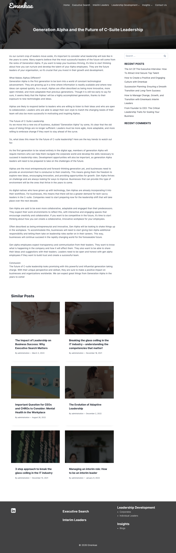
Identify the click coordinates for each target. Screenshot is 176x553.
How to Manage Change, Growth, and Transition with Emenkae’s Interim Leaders (144, 99)
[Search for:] (146, 56)
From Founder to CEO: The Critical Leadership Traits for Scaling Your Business (142, 112)
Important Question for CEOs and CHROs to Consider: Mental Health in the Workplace (35, 408)
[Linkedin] (13, 510)
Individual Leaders (129, 515)
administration (24, 353)
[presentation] (35, 318)
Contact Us (161, 5)
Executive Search (81, 5)
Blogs (122, 528)
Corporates (125, 512)
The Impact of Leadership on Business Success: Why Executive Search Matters (33, 344)
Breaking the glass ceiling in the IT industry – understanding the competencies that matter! (89, 344)
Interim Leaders (101, 5)
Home (67, 5)
